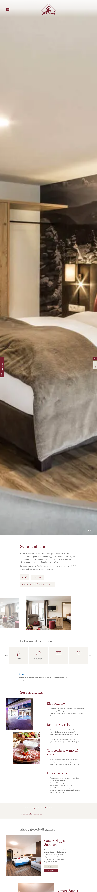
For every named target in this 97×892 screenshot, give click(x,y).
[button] (88, 530)
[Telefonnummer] (95, 363)
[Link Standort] (95, 367)
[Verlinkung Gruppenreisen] (2, 367)
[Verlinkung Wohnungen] (95, 358)
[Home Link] (48, 9)
